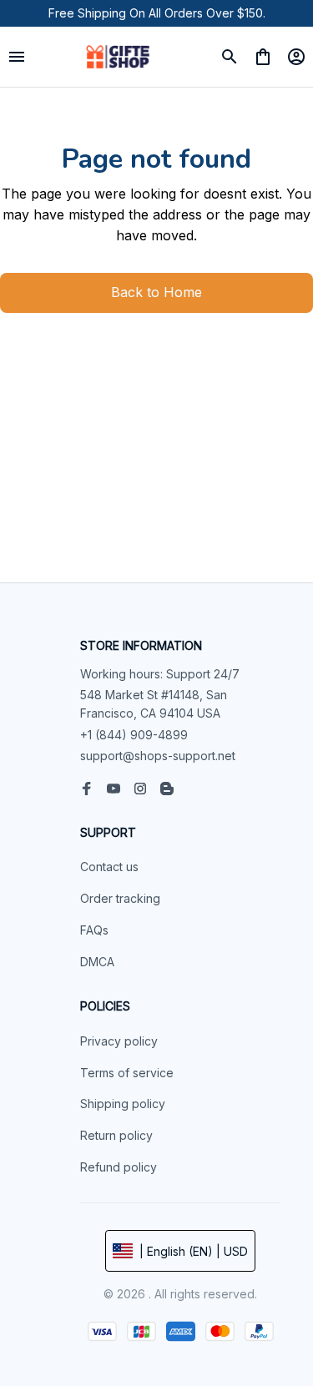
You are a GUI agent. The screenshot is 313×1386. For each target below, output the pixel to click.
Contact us (109, 866)
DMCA (97, 962)
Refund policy (118, 1167)
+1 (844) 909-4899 (134, 735)
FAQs (94, 930)
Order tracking (120, 898)
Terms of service (127, 1073)
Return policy (116, 1135)
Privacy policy (119, 1041)
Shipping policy (122, 1103)
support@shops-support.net (157, 755)
